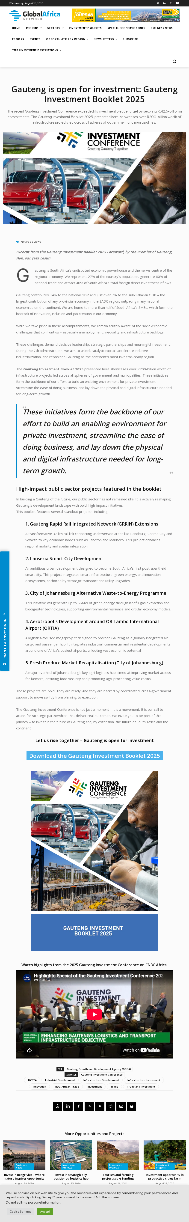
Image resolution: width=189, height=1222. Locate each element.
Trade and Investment (141, 1086)
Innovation (39, 1086)
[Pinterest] (99, 1106)
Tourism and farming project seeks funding (118, 1176)
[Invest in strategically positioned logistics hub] (71, 1155)
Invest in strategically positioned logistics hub (71, 1176)
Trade (114, 1086)
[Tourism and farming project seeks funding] (118, 1155)
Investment (95, 1086)
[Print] (131, 1106)
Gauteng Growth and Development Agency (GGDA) (99, 1069)
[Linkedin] (164, 3)
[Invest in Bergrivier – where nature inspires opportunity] (24, 1155)
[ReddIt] (110, 1106)
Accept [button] (45, 1211)
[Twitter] (158, 3)
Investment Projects (69, 1166)
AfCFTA (32, 1080)
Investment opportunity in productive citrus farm (165, 1176)
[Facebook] (170, 3)
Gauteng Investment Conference (102, 1074)
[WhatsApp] (57, 1106)
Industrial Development (60, 1080)
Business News (21, 1166)
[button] (174, 61)
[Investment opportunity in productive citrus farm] (165, 1155)
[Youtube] (177, 3)
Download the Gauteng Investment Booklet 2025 (94, 755)
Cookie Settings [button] (20, 1211)
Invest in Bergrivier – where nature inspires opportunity (24, 1176)
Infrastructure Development (101, 1080)
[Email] (121, 1106)
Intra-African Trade (67, 1086)
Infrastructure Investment (143, 1080)
